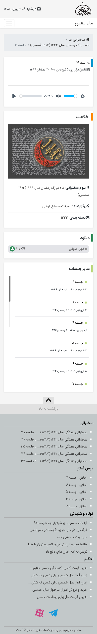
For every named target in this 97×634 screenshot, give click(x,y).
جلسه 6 (78, 364)
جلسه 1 (78, 282)
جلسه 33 (27, 461)
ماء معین (84, 23)
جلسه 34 (27, 454)
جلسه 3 (83, 63)
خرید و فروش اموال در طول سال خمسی (59, 590)
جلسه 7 (78, 384)
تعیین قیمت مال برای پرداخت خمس (62, 597)
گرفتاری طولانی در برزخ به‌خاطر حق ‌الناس (58, 530)
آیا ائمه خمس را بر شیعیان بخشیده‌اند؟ (60, 523)
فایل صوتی (49, 249)
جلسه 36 (27, 440)
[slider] (30, 96)
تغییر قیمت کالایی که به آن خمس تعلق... (58, 568)
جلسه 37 (27, 432)
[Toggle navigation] (9, 23)
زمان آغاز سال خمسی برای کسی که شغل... (57, 575)
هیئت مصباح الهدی (56, 206)
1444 (64, 218)
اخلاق (83, 478)
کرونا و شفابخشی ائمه (72, 537)
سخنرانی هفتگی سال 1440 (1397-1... (62, 432)
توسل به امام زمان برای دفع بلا (66, 552)
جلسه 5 (78, 343)
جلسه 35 (27, 446)
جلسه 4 (78, 323)
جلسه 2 (78, 302)
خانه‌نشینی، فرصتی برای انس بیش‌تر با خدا (57, 544)
